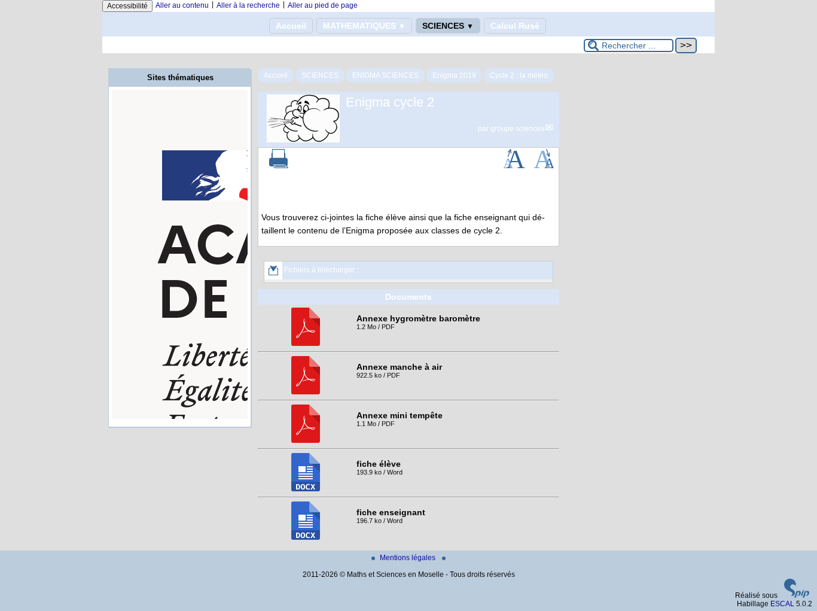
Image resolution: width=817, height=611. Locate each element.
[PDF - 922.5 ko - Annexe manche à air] (305, 392)
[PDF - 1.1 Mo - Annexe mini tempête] (305, 440)
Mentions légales (408, 558)
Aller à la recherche (248, 5)
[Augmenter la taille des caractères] (514, 166)
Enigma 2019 (454, 75)
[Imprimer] (278, 166)
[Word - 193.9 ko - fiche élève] (305, 489)
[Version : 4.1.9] (796, 595)
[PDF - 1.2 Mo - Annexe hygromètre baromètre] (305, 343)
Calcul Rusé (514, 26)
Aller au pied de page (323, 5)
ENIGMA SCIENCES (385, 75)
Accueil (291, 26)
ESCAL (782, 604)
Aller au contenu (182, 5)
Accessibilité (127, 6)
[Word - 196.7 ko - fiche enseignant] (305, 537)
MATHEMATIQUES (364, 26)
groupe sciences (517, 128)
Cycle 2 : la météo (519, 75)
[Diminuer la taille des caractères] (544, 166)
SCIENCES (448, 26)
